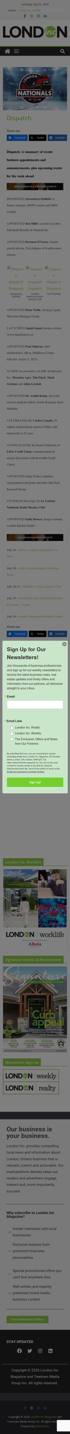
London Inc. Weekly (28, 733)
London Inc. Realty (27, 727)
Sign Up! (35, 782)
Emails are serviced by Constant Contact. (26, 771)
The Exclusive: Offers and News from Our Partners (36, 741)
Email (11, 696)
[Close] (64, 644)
